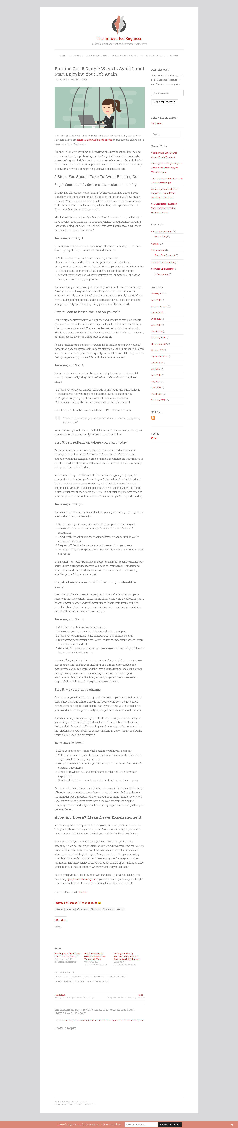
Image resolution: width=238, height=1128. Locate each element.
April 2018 (156, 325)
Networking (161, 236)
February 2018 (158, 337)
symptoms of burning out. (81, 879)
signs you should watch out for (94, 139)
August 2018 (157, 312)
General (69, 972)
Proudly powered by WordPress (71, 1101)
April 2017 (156, 387)
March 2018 (157, 331)
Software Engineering (152, 56)
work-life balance (97, 981)
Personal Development (124, 56)
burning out (62, 977)
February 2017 (158, 400)
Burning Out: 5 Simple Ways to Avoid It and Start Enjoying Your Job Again (166, 167)
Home (62, 56)
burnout (76, 977)
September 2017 (159, 356)
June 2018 (156, 318)
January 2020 (157, 293)
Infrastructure (162, 274)
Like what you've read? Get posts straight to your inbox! (89, 1124)
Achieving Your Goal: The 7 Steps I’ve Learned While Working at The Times (165, 193)
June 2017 (156, 375)
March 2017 (156, 393)
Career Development (97, 56)
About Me (173, 56)
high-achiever (63, 981)
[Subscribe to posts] (153, 418)
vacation (79, 981)
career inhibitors (94, 977)
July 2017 (155, 368)
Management (75, 56)
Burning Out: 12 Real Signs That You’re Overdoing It (67, 955)
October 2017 (157, 350)
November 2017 (159, 343)
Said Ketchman (79, 79)
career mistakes (116, 977)
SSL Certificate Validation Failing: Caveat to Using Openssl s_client (164, 208)
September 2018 (159, 306)
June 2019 (156, 300)
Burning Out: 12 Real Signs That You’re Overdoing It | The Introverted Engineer (104, 1020)
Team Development (165, 255)
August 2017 (157, 362)
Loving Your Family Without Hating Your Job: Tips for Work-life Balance (127, 956)
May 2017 (155, 381)
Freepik (82, 892)
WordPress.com (87, 1104)
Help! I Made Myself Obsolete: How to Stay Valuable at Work (94, 956)
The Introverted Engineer (119, 38)
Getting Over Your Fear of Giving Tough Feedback (125, 996)
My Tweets (157, 123)
